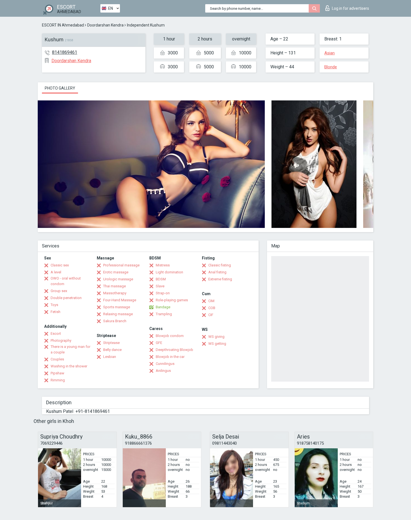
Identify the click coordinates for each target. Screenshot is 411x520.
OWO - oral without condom (66, 281)
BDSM (161, 279)
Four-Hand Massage (119, 300)
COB (211, 308)
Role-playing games (172, 300)
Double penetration (66, 298)
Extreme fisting (220, 279)
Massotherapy (114, 293)
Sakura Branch (114, 321)
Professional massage (121, 265)
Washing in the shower (69, 366)
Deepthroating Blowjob (174, 350)
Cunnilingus (165, 364)
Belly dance (112, 350)
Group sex (59, 291)
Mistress (163, 265)
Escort (56, 333)
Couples (57, 359)
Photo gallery (60, 88)
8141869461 (64, 52)
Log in (350, 8)
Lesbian (109, 357)
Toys (54, 305)
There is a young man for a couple (70, 349)
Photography (61, 340)
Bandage (163, 307)
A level (56, 272)
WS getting (217, 343)
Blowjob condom (170, 336)
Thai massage (114, 286)
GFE (159, 343)
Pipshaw (57, 373)
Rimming (58, 380)
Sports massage (116, 307)
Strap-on (163, 293)
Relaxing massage (118, 314)
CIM (211, 301)
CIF (210, 315)
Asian (329, 53)
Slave (160, 286)
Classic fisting (219, 265)
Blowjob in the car (170, 357)
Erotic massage (115, 272)
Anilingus (163, 371)
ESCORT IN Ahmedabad (63, 25)
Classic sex (60, 265)
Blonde (330, 66)
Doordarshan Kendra (105, 25)
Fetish (55, 312)
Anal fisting (217, 272)
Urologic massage (118, 279)
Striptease (111, 343)
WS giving (216, 336)
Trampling (164, 314)
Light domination (169, 272)
